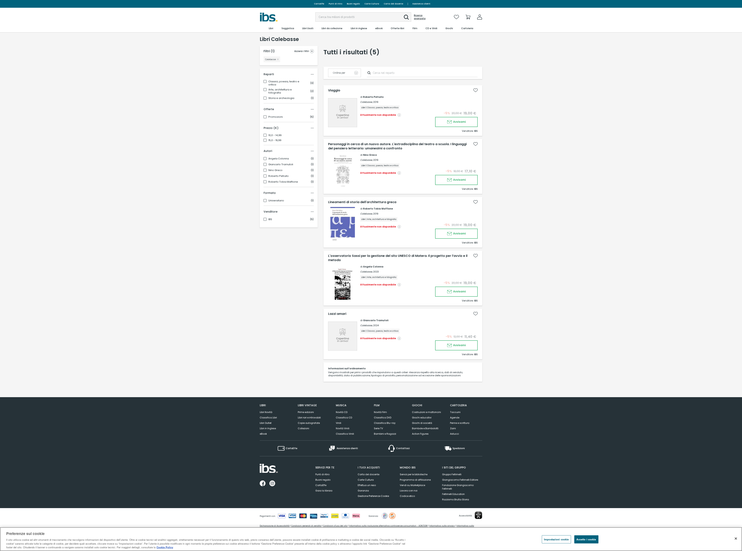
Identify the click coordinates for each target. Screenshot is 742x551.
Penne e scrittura (459, 423)
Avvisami (459, 122)
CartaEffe (319, 3)
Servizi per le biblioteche (413, 474)
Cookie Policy (165, 547)
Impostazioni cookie (556, 539)
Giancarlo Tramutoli (280, 164)
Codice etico (407, 496)
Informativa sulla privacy (442, 525)
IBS (270, 219)
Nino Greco (275, 170)
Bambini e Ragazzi (385, 433)
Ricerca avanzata (419, 17)
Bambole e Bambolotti (425, 428)
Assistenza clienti (421, 3)
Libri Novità (266, 412)
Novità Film (380, 412)
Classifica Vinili (345, 433)
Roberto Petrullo (278, 176)
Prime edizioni (306, 412)
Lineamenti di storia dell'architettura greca (362, 202)
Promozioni (275, 116)
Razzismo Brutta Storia (455, 499)
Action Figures (420, 433)
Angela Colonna (278, 158)
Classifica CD (344, 417)
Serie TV (378, 428)
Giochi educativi (421, 417)
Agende (454, 417)
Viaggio (334, 90)
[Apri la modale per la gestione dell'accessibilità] (478, 515)
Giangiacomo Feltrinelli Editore (460, 479)
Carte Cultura (371, 3)
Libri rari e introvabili (309, 417)
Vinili (338, 423)
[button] (406, 17)
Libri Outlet (265, 423)
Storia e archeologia (281, 98)
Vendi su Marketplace (412, 485)
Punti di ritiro (335, 3)
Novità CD (341, 412)
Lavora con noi (408, 490)
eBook (263, 433)
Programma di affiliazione (415, 479)
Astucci (454, 433)
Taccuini (455, 412)
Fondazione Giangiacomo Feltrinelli (458, 487)
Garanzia (363, 490)
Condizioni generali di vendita (306, 525)
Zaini (453, 428)
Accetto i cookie (586, 539)
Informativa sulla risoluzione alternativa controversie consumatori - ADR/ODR (388, 525)
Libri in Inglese (268, 428)
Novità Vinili (342, 428)
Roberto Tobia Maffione (283, 181)
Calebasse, (366, 102)
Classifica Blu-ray (385, 423)
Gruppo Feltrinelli (451, 474)
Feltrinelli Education (453, 494)
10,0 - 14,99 (275, 135)
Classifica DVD (382, 417)
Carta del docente (393, 3)
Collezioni (303, 428)
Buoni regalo (353, 3)
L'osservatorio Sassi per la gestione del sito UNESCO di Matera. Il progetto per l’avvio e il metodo (397, 258)
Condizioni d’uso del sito (335, 525)
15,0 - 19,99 (274, 140)
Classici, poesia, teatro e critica (283, 83)
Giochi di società (422, 423)
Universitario (276, 200)
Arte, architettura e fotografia (280, 91)
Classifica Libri (268, 417)
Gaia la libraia (323, 490)
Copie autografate (309, 423)
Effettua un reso (367, 485)
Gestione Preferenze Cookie (373, 496)
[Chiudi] (736, 538)
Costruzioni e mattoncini (426, 412)
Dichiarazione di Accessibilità (274, 525)
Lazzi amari (337, 314)
